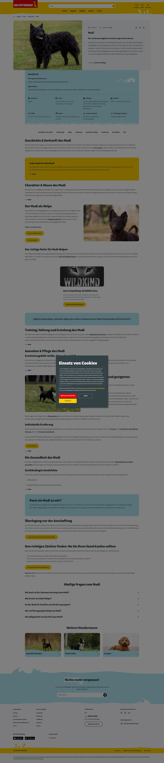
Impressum (84, 388)
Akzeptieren (68, 400)
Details (86, 396)
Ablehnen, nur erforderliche (68, 395)
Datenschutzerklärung (98, 388)
